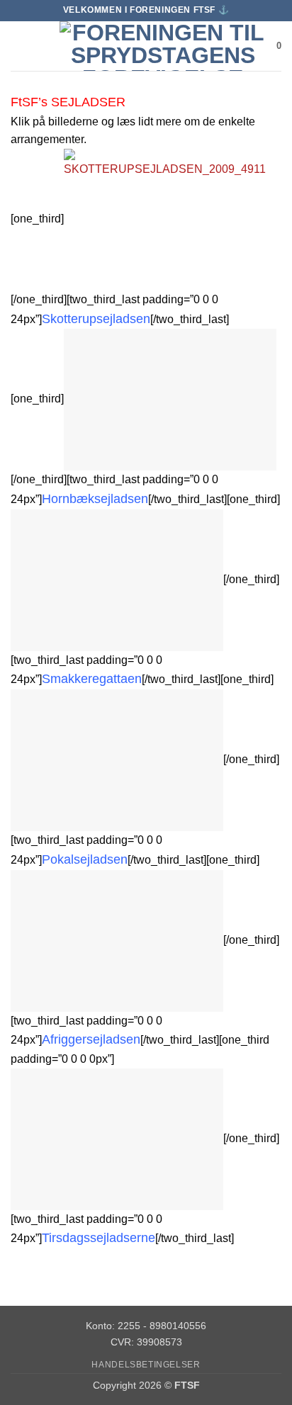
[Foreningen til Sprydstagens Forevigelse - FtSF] (163, 46)
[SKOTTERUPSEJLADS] (170, 219)
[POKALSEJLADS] (117, 759)
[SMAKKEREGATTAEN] (117, 579)
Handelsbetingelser (145, 1365)
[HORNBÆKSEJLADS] (170, 399)
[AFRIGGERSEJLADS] (117, 940)
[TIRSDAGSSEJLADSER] (117, 1138)
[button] (19, 45)
